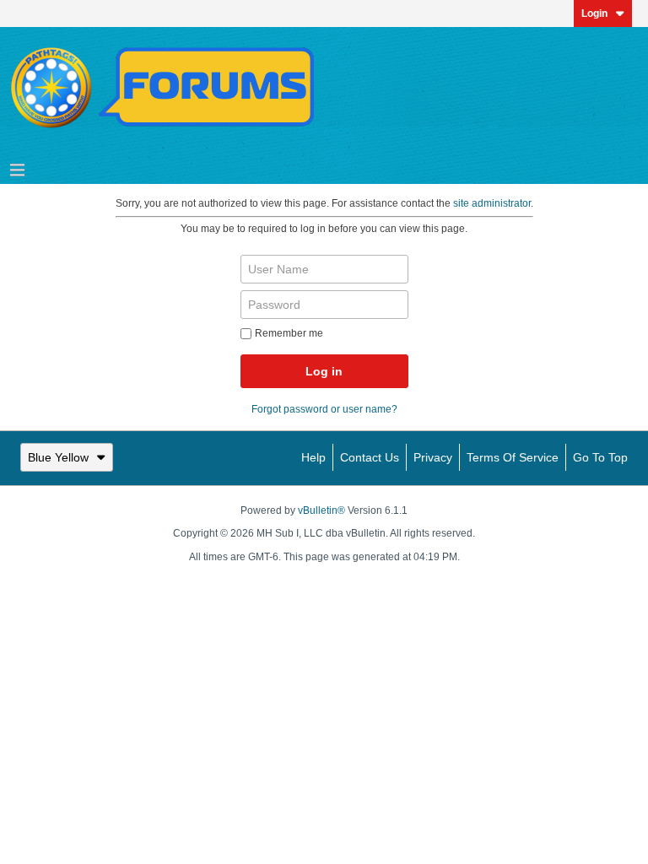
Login (594, 13)
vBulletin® (321, 510)
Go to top (600, 457)
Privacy (432, 457)
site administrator (492, 203)
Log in (324, 371)
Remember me (289, 333)
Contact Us (369, 457)
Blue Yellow (58, 457)
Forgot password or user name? (324, 409)
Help (313, 457)
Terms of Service (513, 457)
